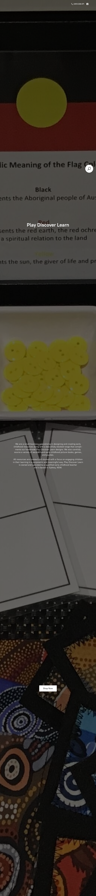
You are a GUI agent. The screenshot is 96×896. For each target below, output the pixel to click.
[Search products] (89, 169)
